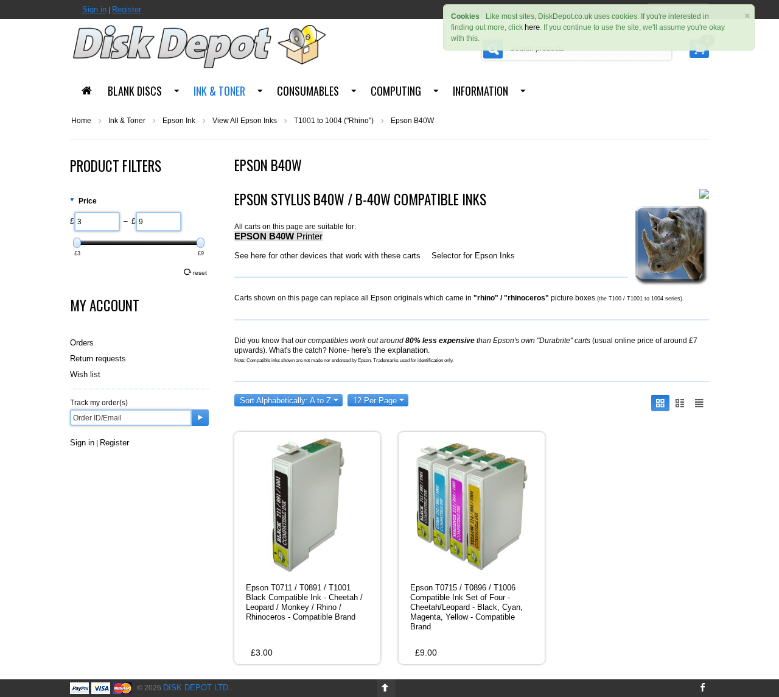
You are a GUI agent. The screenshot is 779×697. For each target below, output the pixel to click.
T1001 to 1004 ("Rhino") (334, 120)
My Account (104, 305)
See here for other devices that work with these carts (327, 255)
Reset (200, 272)
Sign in (94, 9)
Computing (396, 91)
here (532, 27)
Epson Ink (178, 120)
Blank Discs (135, 91)
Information (480, 91)
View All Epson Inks (244, 120)
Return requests (98, 358)
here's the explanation (389, 350)
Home (81, 120)
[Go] (200, 417)
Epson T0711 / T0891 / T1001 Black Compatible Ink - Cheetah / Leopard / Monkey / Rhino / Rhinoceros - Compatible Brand (304, 602)
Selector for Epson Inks (473, 255)
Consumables (308, 91)
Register (126, 9)
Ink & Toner (219, 91)
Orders (82, 342)
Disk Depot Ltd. (197, 687)
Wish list (85, 374)
